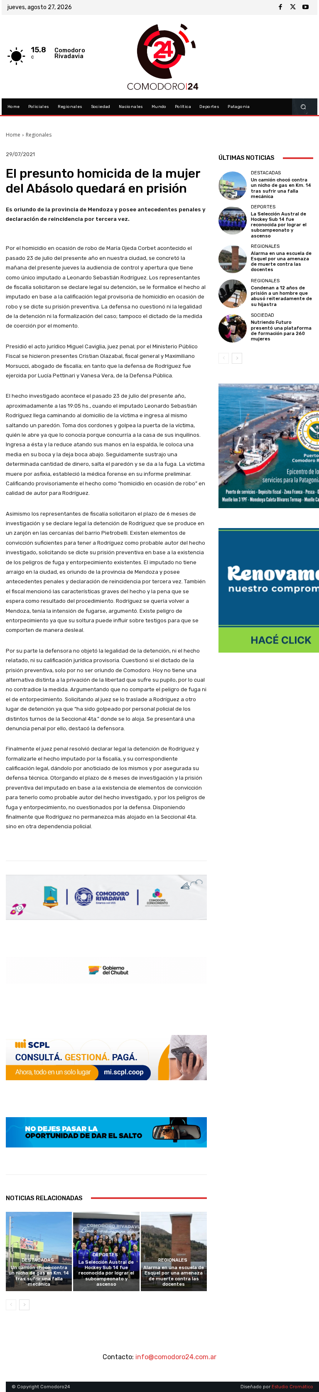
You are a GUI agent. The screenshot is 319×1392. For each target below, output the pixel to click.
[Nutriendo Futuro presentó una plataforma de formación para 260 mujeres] (232, 328)
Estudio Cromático (292, 1387)
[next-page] (24, 1304)
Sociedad (262, 315)
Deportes (105, 1255)
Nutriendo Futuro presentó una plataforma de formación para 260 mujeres (281, 331)
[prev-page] (11, 1304)
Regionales (39, 134)
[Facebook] (280, 7)
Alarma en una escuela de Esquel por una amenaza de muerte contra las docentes (173, 1276)
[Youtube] (305, 7)
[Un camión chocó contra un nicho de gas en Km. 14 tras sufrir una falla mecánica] (39, 1251)
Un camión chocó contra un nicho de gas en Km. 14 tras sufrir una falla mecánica (39, 1276)
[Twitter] (293, 7)
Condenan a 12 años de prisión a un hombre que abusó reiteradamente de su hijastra (281, 296)
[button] (303, 107)
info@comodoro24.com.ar (175, 1357)
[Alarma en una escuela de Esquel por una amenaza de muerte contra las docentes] (174, 1251)
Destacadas (38, 1260)
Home (13, 134)
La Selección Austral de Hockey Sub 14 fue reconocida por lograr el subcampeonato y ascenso (106, 1273)
